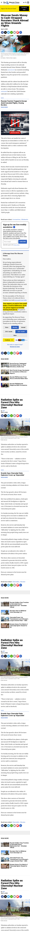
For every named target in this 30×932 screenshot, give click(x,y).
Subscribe (23, 241)
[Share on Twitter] (5, 32)
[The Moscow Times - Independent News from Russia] (11, 2)
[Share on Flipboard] (17, 32)
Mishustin (24, 219)
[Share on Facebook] (2, 32)
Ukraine (22, 581)
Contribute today (24, 8)
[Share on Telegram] (8, 32)
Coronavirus (16, 219)
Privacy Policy (17, 244)
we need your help (20, 300)
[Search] (25, 3)
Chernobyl (15, 581)
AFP (4, 411)
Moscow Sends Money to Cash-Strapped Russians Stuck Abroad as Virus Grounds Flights (14, 20)
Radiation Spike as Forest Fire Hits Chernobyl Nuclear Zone (12, 403)
